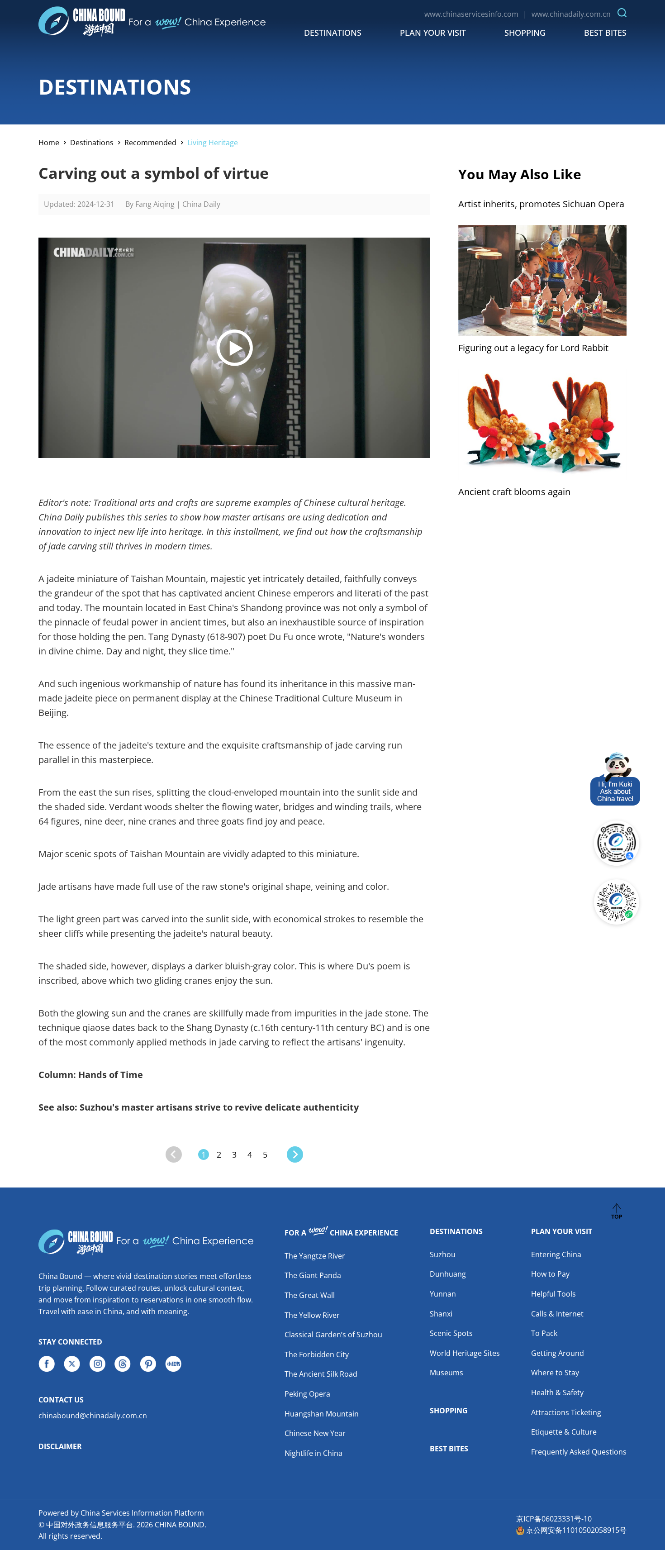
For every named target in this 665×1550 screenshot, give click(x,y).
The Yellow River (312, 1315)
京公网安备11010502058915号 (576, 1530)
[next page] (295, 1154)
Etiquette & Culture (564, 1432)
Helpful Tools (553, 1294)
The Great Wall (310, 1295)
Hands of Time (110, 1074)
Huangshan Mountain (322, 1414)
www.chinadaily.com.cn (571, 14)
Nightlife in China (313, 1453)
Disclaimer (60, 1446)
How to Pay (550, 1274)
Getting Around (557, 1353)
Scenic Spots (451, 1333)
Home (48, 143)
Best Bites (605, 32)
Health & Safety (557, 1392)
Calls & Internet (557, 1314)
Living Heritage (212, 143)
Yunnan (443, 1294)
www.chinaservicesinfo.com (471, 14)
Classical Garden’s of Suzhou (333, 1335)
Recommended (150, 143)
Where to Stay (555, 1373)
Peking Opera (307, 1394)
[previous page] (174, 1154)
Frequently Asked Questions (579, 1452)
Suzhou (443, 1254)
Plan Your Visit (433, 32)
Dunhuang (448, 1274)
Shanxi (441, 1314)
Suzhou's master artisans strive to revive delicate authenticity (219, 1107)
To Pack (544, 1333)
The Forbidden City (317, 1354)
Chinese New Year (315, 1433)
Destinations (332, 32)
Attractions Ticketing (566, 1412)
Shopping (525, 32)
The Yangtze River (315, 1256)
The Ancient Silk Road (321, 1374)
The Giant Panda (313, 1275)
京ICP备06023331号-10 (554, 1519)
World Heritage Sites (465, 1353)
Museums (446, 1373)
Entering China (556, 1254)
